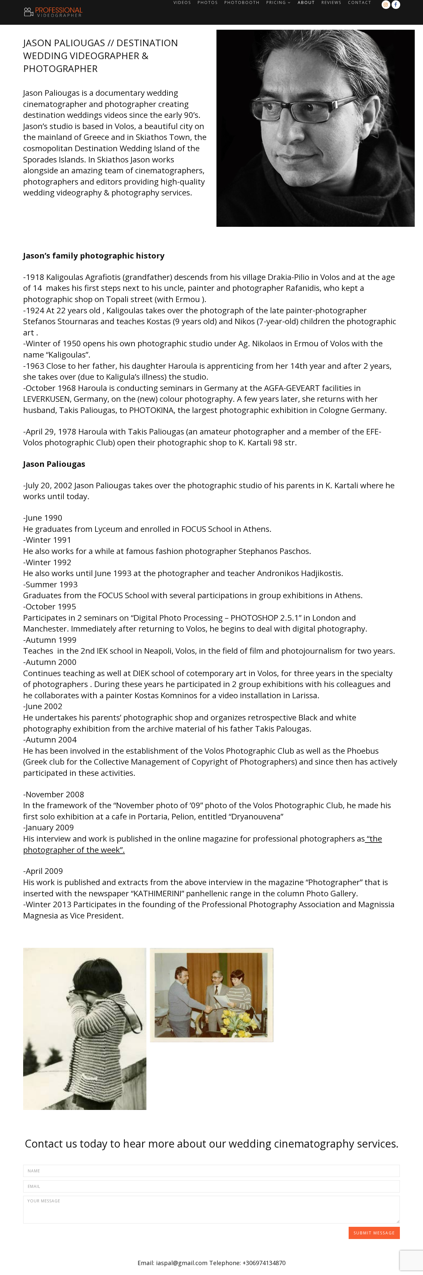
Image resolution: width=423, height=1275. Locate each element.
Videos (182, 2)
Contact (359, 2)
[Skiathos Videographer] (43, 12)
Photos (208, 2)
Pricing (276, 2)
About (306, 2)
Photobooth (242, 2)
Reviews (331, 2)
